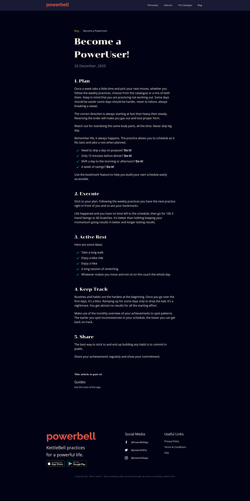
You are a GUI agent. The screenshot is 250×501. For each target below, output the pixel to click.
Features (168, 5)
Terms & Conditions (175, 447)
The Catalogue (185, 5)
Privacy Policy (171, 441)
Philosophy (153, 5)
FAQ (166, 452)
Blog (200, 5)
